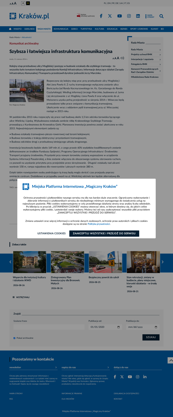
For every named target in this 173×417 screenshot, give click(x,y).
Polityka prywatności (99, 224)
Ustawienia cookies (51, 233)
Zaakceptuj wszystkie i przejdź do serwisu (104, 233)
